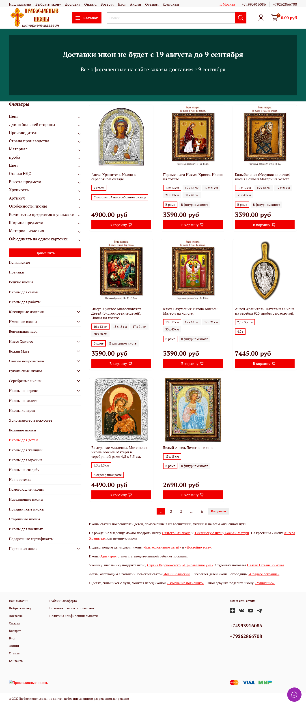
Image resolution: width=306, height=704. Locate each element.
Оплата (90, 4)
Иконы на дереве (23, 390)
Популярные (19, 262)
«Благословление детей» (162, 547)
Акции (135, 4)
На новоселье (20, 479)
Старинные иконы (24, 519)
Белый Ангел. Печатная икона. (188, 447)
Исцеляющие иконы (26, 499)
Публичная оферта (63, 601)
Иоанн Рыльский (176, 574)
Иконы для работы (25, 301)
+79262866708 (285, 4)
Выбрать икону (48, 4)
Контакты (171, 4)
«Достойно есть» (198, 547)
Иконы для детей (23, 439)
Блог (122, 4)
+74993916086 (254, 4)
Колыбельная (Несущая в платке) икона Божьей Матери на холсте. (262, 176)
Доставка (72, 4)
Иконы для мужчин (25, 459)
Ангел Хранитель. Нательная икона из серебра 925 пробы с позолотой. (265, 311)
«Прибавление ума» (197, 565)
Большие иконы (22, 430)
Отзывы (152, 4)
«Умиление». (265, 582)
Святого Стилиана (176, 532)
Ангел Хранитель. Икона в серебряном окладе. (113, 176)
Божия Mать (19, 351)
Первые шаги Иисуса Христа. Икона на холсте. (193, 176)
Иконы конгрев (22, 410)
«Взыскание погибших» (185, 582)
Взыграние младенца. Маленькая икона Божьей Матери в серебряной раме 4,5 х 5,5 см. (119, 452)
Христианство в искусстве (30, 420)
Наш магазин (20, 4)
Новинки (16, 272)
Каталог (90, 17)
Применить (45, 252)
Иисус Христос (21, 341)
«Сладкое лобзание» (263, 574)
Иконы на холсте (23, 400)
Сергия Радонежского (164, 565)
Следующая (218, 511)
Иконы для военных (26, 528)
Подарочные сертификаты (31, 538)
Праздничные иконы (26, 509)
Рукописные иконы (25, 370)
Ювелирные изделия (26, 311)
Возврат (107, 4)
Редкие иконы (21, 281)
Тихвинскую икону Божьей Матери (221, 532)
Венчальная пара (23, 331)
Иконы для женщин (26, 450)
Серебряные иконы (25, 380)
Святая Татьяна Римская (265, 565)
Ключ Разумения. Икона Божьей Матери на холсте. (190, 311)
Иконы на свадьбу (24, 469)
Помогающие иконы (26, 489)
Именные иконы (23, 321)
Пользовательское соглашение (72, 608)
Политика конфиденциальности (73, 616)
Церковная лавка (23, 548)
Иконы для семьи (23, 292)
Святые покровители (26, 361)
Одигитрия (107, 556)
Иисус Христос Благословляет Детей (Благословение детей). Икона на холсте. (116, 313)
